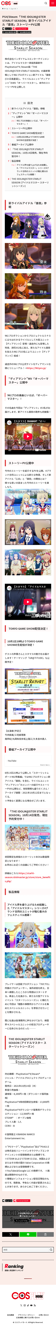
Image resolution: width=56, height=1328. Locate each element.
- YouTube (11, 760)
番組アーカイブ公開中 (23, 144)
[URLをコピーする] (45, 1234)
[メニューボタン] (52, 3)
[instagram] (24, 1305)
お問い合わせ (44, 1315)
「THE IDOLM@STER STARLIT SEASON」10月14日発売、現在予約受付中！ (30, 153)
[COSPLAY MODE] (9, 3)
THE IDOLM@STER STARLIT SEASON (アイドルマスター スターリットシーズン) (30, 182)
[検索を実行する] (51, 1250)
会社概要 (10, 1315)
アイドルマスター (21, 29)
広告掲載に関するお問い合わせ (28, 1317)
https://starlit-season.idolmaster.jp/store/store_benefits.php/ (27, 877)
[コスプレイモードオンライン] (28, 1298)
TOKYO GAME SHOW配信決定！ (28, 133)
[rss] (34, 1305)
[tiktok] (28, 1305)
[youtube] (31, 1305)
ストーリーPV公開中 (22, 128)
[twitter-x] (21, 1305)
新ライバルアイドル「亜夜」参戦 (28, 108)
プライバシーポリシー (26, 1315)
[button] (10, 1234)
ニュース (8, 29)
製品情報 (16, 160)
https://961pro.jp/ (36, 368)
